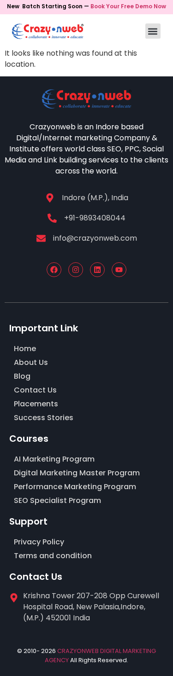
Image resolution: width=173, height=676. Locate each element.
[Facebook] (54, 269)
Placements (36, 404)
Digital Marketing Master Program (77, 473)
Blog (22, 376)
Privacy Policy (39, 542)
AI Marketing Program (54, 459)
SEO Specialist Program (57, 500)
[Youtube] (119, 269)
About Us (31, 362)
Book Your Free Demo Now (128, 6)
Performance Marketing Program (75, 486)
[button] (153, 31)
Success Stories (43, 417)
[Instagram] (75, 269)
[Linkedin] (97, 269)
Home (25, 348)
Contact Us (35, 390)
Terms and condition (53, 555)
